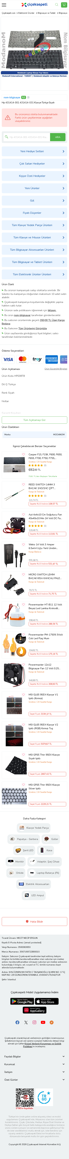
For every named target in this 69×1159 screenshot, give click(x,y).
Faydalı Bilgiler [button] (12, 1056)
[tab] (34, 1056)
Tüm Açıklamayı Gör (34, 420)
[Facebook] (17, 1022)
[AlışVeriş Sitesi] (64, 5)
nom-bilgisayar (12, 97)
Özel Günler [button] (11, 1079)
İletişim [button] (8, 1072)
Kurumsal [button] (9, 1064)
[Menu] (4, 5)
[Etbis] (25, 1099)
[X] (26, 1022)
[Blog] (51, 1022)
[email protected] (32, 942)
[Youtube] (43, 1022)
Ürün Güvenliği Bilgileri (56, 368)
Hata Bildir (36, 922)
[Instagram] (34, 1022)
